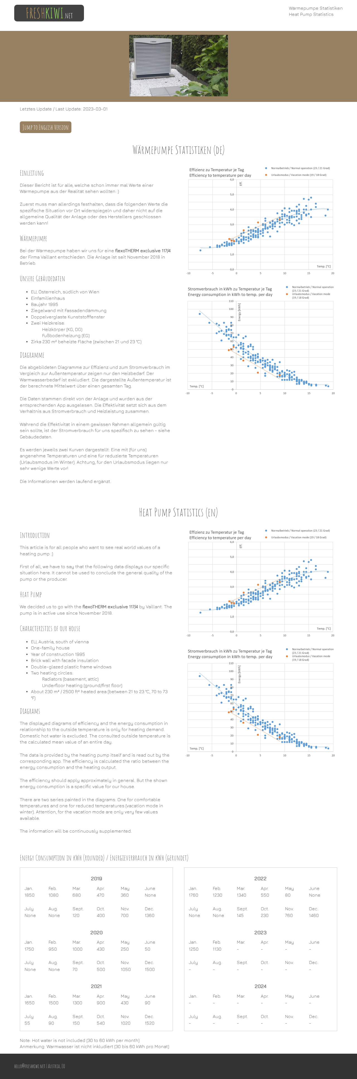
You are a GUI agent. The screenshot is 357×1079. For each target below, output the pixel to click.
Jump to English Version (46, 127)
